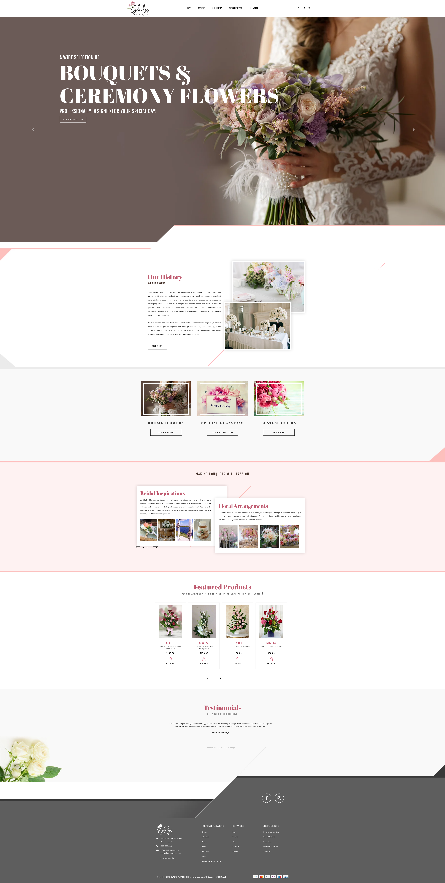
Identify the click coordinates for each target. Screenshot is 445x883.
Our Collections (235, 8)
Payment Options (269, 837)
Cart (233, 842)
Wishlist (235, 852)
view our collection (73, 119)
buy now (170, 663)
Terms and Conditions (270, 847)
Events (204, 842)
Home (189, 8)
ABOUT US (201, 8)
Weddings (205, 852)
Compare (235, 847)
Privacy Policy (267, 842)
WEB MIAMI (221, 877)
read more (157, 346)
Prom (204, 847)
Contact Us (254, 8)
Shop (204, 857)
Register (235, 837)
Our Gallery (217, 8)
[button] (33, 129)
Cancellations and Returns (272, 832)
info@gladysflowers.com (170, 850)
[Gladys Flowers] (138, 8)
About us (205, 837)
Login (234, 832)
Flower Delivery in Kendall (211, 861)
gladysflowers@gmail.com (171, 853)
